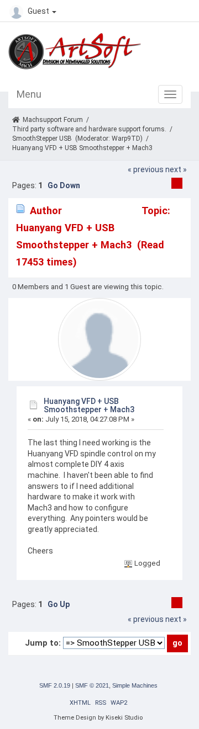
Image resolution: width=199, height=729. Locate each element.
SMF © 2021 (92, 685)
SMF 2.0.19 (54, 685)
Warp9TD (126, 138)
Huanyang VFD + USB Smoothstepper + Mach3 (89, 405)
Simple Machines (135, 685)
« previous (146, 169)
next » (176, 169)
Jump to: (43, 643)
